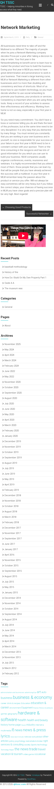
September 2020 (13, 392)
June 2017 (9, 544)
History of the (11, 272)
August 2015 (10, 576)
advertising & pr (30, 692)
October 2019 (11, 452)
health (22, 720)
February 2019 (11, 490)
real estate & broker (34, 741)
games (4, 714)
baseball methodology (15, 266)
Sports (34, 744)
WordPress (31, 779)
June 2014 (9, 630)
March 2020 (10, 425)
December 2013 (12, 652)
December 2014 (12, 598)
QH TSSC (7, 3)
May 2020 (9, 414)
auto (43, 692)
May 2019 (9, 479)
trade (33, 749)
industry (30, 724)
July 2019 (9, 468)
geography (12, 714)
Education (25, 703)
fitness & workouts (46, 708)
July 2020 (9, 403)
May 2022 (9, 376)
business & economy (32, 697)
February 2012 (11, 673)
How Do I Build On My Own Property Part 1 (25, 277)
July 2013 (9, 662)
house (23, 725)
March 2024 (10, 360)
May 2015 (9, 587)
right (45, 741)
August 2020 (10, 398)
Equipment (27, 707)
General (40, 37)
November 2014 (12, 603)
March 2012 (10, 668)
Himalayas (36, 775)
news (18, 730)
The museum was (13, 288)
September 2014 (13, 614)
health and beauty (37, 720)
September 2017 (13, 538)
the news (21, 749)
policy (11, 741)
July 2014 (9, 625)
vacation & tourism (12, 754)
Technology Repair (7, 750)
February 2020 (11, 430)
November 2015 (12, 560)
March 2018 (10, 517)
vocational (39, 754)
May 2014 (9, 635)
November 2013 (12, 657)
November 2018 (12, 500)
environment (15, 708)
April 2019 (9, 484)
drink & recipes (13, 703)
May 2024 (9, 349)
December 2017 (12, 527)
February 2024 (11, 365)
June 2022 (9, 371)
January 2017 (11, 549)
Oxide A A (9, 283)
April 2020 (9, 419)
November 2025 (12, 344)
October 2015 (11, 565)
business (6, 698)
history (4, 724)
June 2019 (9, 473)
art (39, 692)
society (27, 744)
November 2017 (12, 533)
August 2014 (10, 619)
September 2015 (13, 571)
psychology (20, 741)
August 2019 (10, 463)
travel (42, 749)
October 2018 (11, 506)
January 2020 (11, 436)
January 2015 (11, 592)
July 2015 (9, 581)
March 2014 (10, 646)
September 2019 (13, 457)
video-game (28, 754)
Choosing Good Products (16, 207)
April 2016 (9, 554)
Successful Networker (39, 213)
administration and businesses (12, 692)
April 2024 (9, 355)
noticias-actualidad (33, 736)
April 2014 (9, 641)
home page (15, 724)
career (3, 703)
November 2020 (12, 382)
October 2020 (11, 387)
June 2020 (9, 409)
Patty (28, 37)
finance (36, 708)
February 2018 (11, 522)
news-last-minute (17, 737)
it (13, 729)
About (7, 325)
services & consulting (12, 744)
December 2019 (12, 441)
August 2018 (10, 511)
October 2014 (11, 608)
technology (42, 744)
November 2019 (12, 446)
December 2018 (12, 495)
